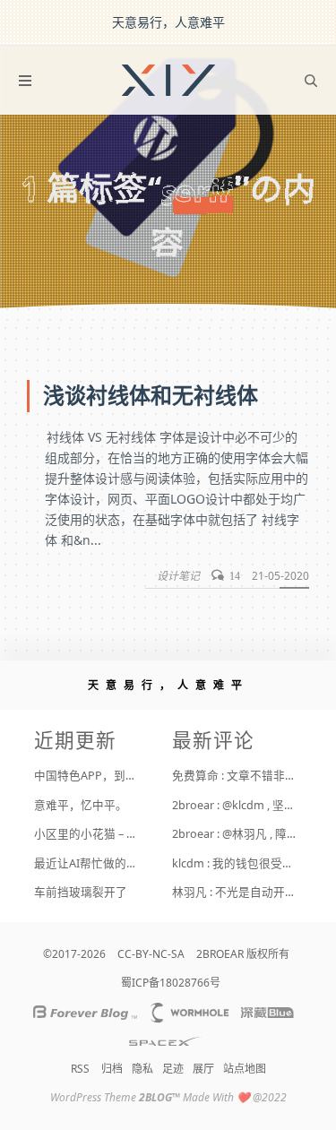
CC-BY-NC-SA (151, 954)
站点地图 (244, 1068)
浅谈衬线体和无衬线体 (150, 396)
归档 (112, 1068)
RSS (80, 1068)
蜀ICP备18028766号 (170, 982)
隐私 (142, 1068)
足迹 (173, 1068)
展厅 (203, 1068)
